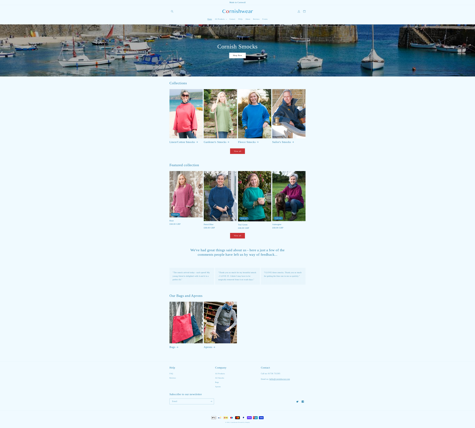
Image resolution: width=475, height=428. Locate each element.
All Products (220, 374)
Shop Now (237, 55)
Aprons (208, 347)
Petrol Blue (209, 224)
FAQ (171, 374)
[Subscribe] (211, 401)
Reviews (172, 378)
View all (237, 151)
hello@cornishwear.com (279, 379)
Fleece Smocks (247, 142)
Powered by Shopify (244, 422)
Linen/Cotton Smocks (182, 142)
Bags (172, 347)
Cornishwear (234, 422)
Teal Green (243, 225)
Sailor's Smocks (281, 142)
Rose (171, 221)
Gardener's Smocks (215, 142)
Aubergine (276, 224)
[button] (172, 11)
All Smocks (219, 378)
